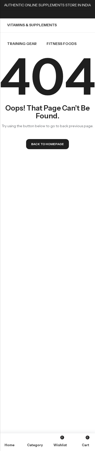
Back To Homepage (47, 144)
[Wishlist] (80, 18)
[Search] (61, 18)
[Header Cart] (89, 18)
